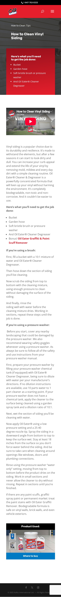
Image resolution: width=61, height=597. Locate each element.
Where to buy (30, 556)
